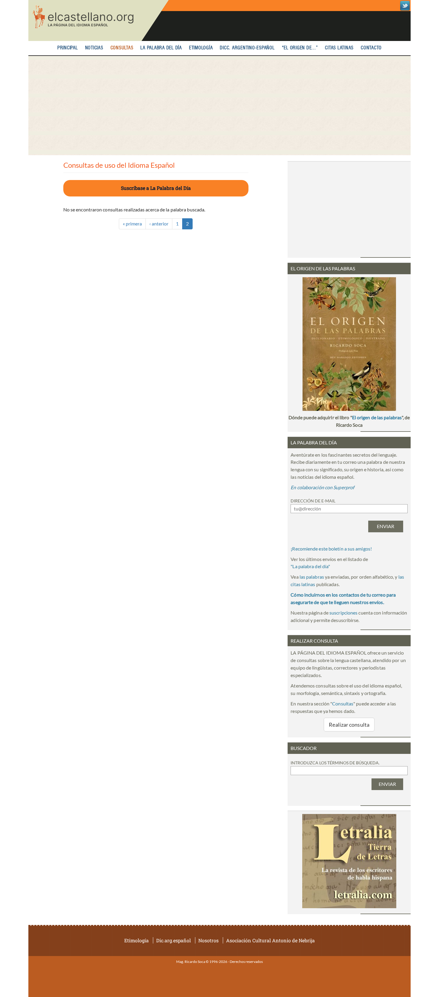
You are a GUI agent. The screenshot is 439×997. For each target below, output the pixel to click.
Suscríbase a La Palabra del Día (156, 188)
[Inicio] (98, 20)
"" (310, 566)
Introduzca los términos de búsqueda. (335, 762)
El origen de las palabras (377, 417)
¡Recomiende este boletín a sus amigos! (331, 548)
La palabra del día (161, 48)
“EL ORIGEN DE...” (300, 48)
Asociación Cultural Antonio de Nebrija (270, 940)
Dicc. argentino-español (247, 48)
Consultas (121, 48)
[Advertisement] (219, 105)
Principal (67, 48)
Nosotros (208, 940)
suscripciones (343, 612)
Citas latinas (339, 48)
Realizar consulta (349, 724)
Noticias (94, 48)
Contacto (371, 48)
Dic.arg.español (173, 940)
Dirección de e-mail (313, 500)
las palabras (312, 577)
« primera (132, 223)
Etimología (201, 48)
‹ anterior (158, 223)
